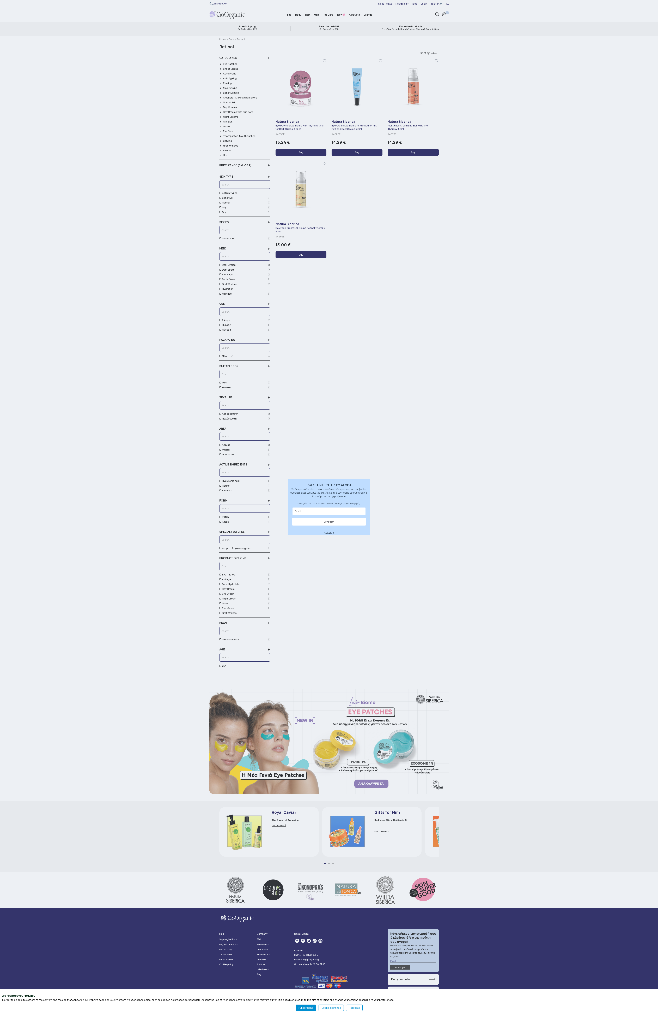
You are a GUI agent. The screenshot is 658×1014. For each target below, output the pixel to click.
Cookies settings (331, 1007)
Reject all (354, 1007)
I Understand (305, 1007)
